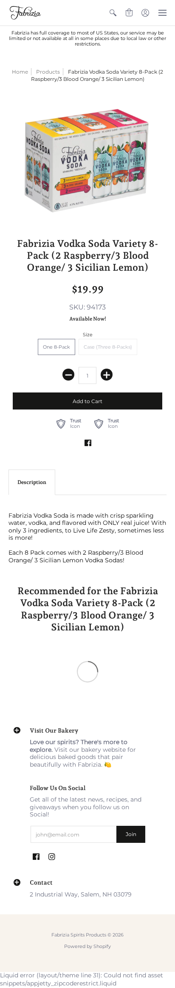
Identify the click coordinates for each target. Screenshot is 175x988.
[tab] (31, 482)
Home (20, 72)
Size (88, 335)
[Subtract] (68, 375)
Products (48, 72)
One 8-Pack (56, 347)
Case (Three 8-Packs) (108, 347)
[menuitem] (113, 13)
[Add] (107, 375)
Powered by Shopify (87, 946)
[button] (113, 13)
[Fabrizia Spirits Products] (25, 13)
